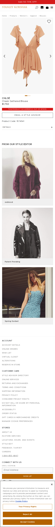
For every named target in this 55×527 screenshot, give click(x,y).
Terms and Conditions (14, 387)
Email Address (8, 465)
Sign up (27, 476)
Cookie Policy (21, 501)
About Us (7, 432)
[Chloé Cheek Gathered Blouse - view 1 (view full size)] (27, 56)
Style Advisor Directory (15, 375)
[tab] (26, 95)
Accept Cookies (27, 522)
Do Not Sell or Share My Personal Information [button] (21, 404)
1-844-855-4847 (10, 456)
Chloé (6, 98)
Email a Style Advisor (27, 115)
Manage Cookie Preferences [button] (17, 421)
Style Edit (7, 444)
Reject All (27, 514)
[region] (27, 504)
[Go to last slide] (4, 56)
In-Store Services (11, 436)
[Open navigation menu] (51, 7)
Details (7, 127)
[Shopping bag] (47, 7)
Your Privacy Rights (27, 507)
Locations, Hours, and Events (18, 440)
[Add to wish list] (49, 21)
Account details (11, 345)
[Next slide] (50, 56)
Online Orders (10, 349)
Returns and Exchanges (15, 383)
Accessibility (9, 409)
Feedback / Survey (12, 448)
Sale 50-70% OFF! (27, 2)
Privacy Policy (10, 395)
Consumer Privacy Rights (15, 399)
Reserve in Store (11, 365)
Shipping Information (13, 391)
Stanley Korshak (14, 7)
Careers (6, 452)
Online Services (10, 379)
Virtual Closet (10, 357)
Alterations (8, 361)
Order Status (9, 413)
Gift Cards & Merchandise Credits (20, 417)
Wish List (6, 353)
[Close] (52, 484)
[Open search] (36, 7)
